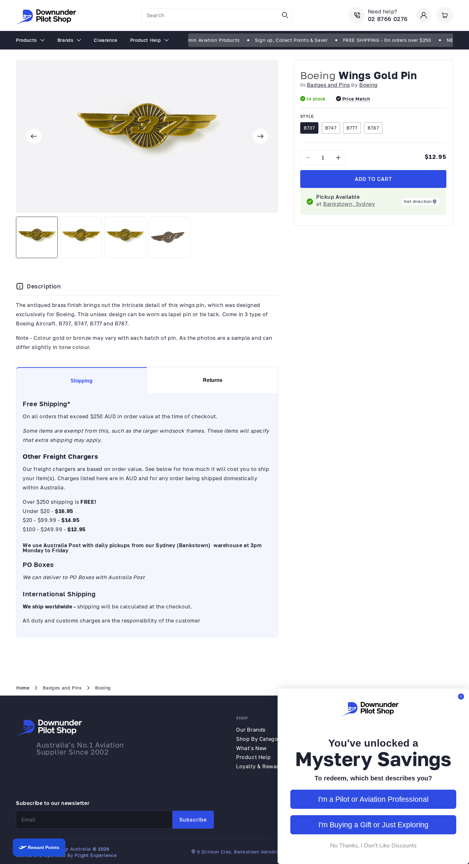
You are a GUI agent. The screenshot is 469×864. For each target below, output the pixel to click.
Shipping (82, 381)
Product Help (253, 757)
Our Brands (250, 729)
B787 (373, 127)
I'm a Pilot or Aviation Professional (373, 799)
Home (22, 687)
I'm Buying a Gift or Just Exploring (373, 825)
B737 (309, 127)
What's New (251, 748)
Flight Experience (95, 855)
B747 (331, 127)
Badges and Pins (328, 85)
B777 (351, 127)
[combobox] (217, 15)
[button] (444, 15)
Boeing (318, 75)
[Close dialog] (461, 696)
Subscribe (193, 819)
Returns (212, 380)
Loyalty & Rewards (260, 766)
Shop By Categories (261, 739)
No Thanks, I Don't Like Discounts (373, 845)
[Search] (285, 15)
